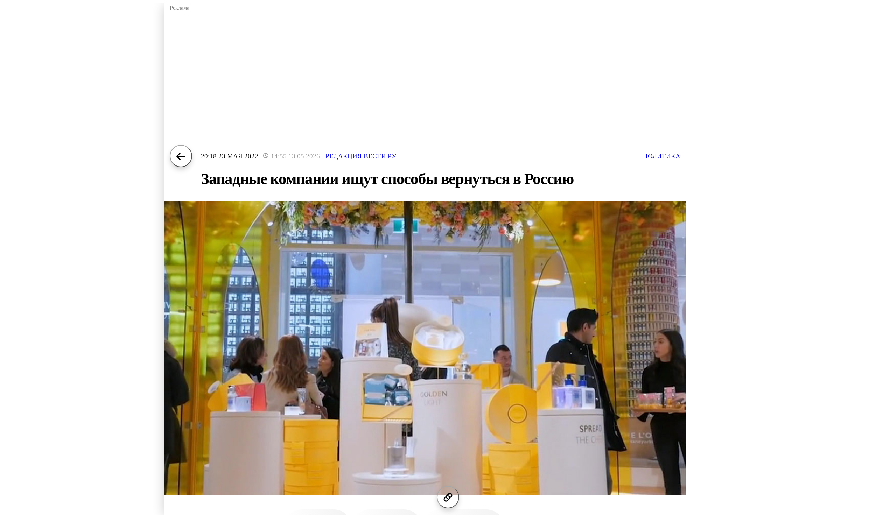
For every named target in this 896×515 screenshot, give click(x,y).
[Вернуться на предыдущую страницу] (181, 156)
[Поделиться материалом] (448, 497)
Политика (661, 156)
